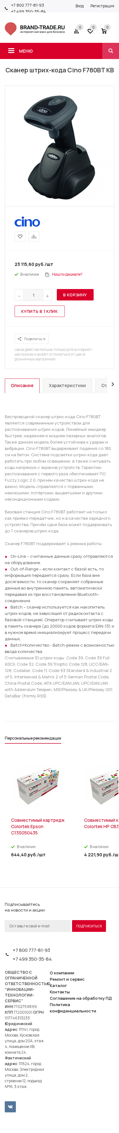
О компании (62, 973)
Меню (26, 51)
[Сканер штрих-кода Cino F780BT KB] (60, 200)
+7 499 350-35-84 (28, 11)
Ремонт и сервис (67, 979)
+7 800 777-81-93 (27, 5)
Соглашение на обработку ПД (81, 998)
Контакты (60, 992)
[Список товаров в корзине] (108, 33)
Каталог (58, 985)
